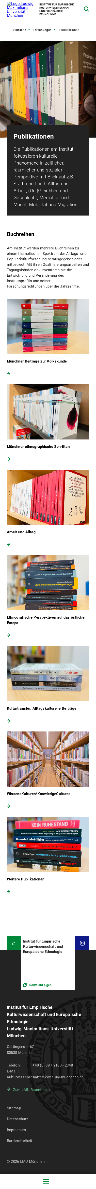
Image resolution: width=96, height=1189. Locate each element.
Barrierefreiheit (19, 1141)
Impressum (16, 1130)
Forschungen (42, 30)
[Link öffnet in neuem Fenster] (48, 963)
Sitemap (14, 1108)
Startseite (19, 30)
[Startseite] (14, 943)
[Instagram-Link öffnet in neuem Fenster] (82, 943)
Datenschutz (17, 1119)
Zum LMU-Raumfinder (31, 1090)
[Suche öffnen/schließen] (86, 9)
